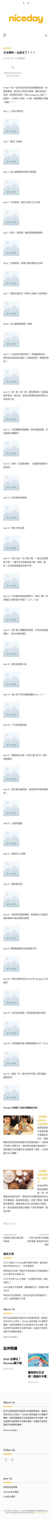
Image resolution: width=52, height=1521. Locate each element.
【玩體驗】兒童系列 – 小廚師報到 (42, 1120)
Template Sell (40, 1513)
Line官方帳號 (9, 1496)
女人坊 (13, 1223)
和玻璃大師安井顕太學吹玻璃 (13, 1239)
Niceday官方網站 (11, 1492)
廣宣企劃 (7, 48)
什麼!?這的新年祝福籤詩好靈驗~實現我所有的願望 (38, 1241)
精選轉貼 (21, 58)
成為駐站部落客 (10, 1487)
